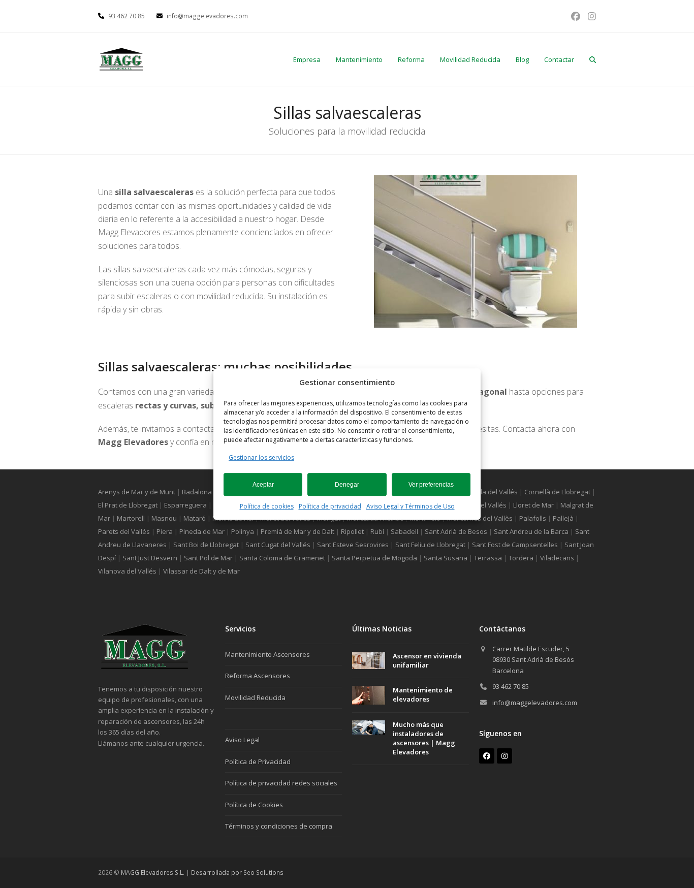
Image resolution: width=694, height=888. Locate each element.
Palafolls (532, 518)
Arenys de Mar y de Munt (136, 491)
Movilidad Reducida (255, 697)
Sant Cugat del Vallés (277, 544)
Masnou (164, 518)
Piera (164, 531)
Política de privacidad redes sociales (281, 782)
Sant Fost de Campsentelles (515, 544)
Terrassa (488, 557)
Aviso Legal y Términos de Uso (410, 506)
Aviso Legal (242, 739)
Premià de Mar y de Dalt (297, 531)
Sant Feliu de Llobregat (430, 544)
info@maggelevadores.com (534, 702)
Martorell (131, 518)
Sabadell (404, 531)
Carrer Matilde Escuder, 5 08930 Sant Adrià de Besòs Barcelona (533, 659)
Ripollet (352, 531)
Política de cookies (267, 506)
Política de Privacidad (258, 761)
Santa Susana (445, 557)
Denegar (347, 484)
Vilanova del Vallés (127, 571)
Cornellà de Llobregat (557, 491)
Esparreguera (185, 505)
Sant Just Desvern (149, 557)
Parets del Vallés (124, 531)
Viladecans (557, 557)
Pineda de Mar (202, 531)
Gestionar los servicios (261, 457)
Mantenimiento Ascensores (267, 654)
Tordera (521, 557)
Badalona (197, 491)
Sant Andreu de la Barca (531, 531)
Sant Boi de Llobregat (206, 544)
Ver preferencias (431, 484)
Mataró (194, 518)
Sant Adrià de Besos (456, 531)
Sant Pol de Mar (208, 557)
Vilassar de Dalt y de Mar (201, 571)
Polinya (242, 531)
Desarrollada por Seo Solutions (237, 872)
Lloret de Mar (533, 505)
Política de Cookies (254, 804)
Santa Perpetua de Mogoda (374, 557)
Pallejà (563, 518)
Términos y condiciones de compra (278, 826)
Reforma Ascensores (257, 675)
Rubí (377, 531)
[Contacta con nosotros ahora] (144, 667)
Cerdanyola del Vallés (484, 491)
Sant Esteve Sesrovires (353, 544)
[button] (593, 59)
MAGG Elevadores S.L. (152, 872)
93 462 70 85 (510, 686)
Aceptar (263, 484)
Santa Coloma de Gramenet (282, 557)
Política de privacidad (330, 506)
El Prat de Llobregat (127, 505)
